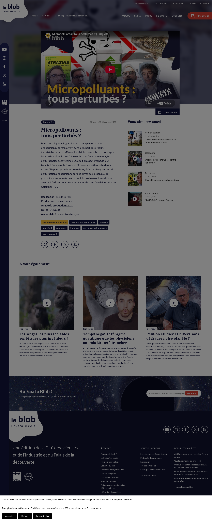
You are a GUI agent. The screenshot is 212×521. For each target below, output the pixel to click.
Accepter (9, 516)
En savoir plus (42, 516)
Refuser (25, 516)
